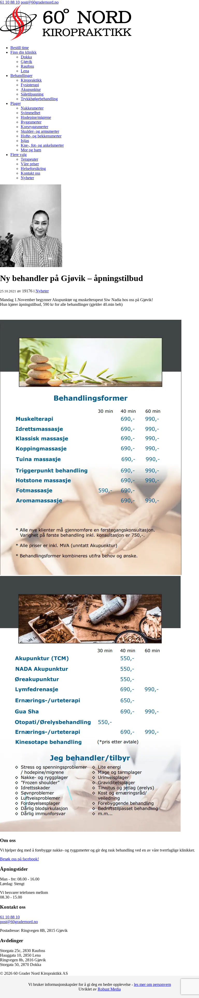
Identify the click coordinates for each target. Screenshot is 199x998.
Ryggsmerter (31, 122)
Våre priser (30, 164)
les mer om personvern (152, 984)
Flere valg (18, 154)
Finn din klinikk (23, 52)
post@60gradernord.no (40, 2)
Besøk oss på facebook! (19, 859)
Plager (15, 103)
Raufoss (27, 66)
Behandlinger (21, 75)
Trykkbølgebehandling (39, 99)
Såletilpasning (32, 94)
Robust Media (109, 989)
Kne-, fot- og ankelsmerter (42, 145)
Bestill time (19, 47)
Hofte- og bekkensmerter (41, 136)
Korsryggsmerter (34, 126)
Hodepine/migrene (36, 117)
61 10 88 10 (10, 2)
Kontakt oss (30, 173)
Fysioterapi (30, 85)
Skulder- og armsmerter (40, 131)
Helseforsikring (33, 168)
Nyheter (27, 178)
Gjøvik (26, 61)
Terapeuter (29, 159)
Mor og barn (31, 150)
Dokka (26, 57)
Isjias (25, 140)
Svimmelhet (30, 113)
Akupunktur (31, 89)
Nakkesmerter (32, 108)
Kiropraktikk (31, 80)
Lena (25, 71)
